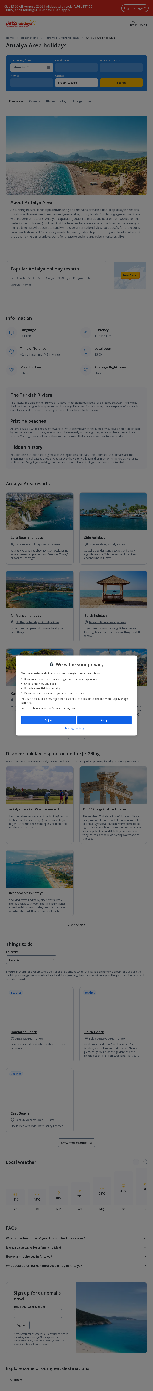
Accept (104, 720)
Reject (48, 720)
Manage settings (75, 728)
